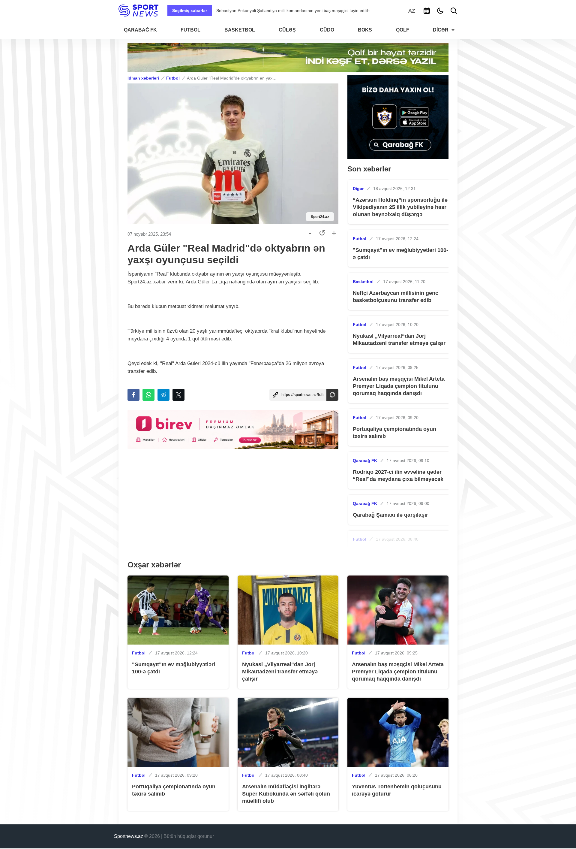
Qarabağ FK (365, 460)
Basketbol (363, 281)
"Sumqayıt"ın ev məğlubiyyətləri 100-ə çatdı (400, 253)
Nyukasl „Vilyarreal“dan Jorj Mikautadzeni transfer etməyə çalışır (399, 339)
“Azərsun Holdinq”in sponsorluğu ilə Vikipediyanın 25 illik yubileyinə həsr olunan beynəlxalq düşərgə (400, 207)
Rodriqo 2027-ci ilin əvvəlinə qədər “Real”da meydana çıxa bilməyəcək (398, 475)
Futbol (173, 78)
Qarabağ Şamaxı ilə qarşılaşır (390, 515)
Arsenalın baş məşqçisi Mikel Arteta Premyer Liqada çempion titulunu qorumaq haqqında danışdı (399, 386)
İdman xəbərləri (143, 78)
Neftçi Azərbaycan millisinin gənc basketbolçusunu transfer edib (395, 296)
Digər (358, 188)
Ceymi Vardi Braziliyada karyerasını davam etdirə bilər (267, 10)
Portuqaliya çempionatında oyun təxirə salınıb (394, 432)
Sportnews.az (128, 836)
